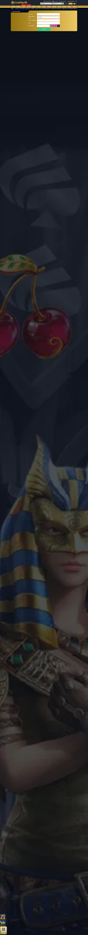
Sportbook (18, 6)
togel (49, 6)
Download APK (48, 1)
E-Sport (23, 6)
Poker (44, 6)
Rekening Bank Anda (31, 17)
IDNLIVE (34, 6)
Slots (29, 6)
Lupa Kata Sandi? (71, 1)
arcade (38, 6)
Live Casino (54, 6)
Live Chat (56, 1)
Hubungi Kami (63, 1)
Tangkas (59, 6)
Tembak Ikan (64, 6)
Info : (12, 8)
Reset (44, 29)
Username (30, 14)
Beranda (13, 6)
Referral (69, 6)
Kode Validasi (31, 25)
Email (29, 23)
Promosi (74, 6)
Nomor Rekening (32, 20)
